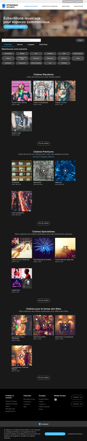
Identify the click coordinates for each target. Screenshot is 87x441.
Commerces (27, 401)
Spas (25, 406)
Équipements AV (10, 411)
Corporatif (27, 404)
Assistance (76, 397)
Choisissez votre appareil (15, 26)
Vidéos (8, 406)
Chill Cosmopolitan (18, 213)
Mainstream (37, 182)
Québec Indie (16, 133)
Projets (41, 409)
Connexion (76, 404)
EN (85, 1)
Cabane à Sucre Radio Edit (20, 259)
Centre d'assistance (69, 1)
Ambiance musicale (11, 401)
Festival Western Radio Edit (64, 259)
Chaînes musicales (44, 406)
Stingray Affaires (44, 399)
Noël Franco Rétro (39, 337)
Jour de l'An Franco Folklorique (18, 337)
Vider (80, 40)
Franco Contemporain (40, 102)
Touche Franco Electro (19, 102)
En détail (15, 106)
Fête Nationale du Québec (42, 259)
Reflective (58, 182)
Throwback (15, 182)
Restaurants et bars (29, 399)
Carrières (41, 404)
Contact (41, 401)
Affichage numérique (12, 403)
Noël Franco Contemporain (64, 337)
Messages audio (10, 408)
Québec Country (60, 102)
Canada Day (16, 290)
